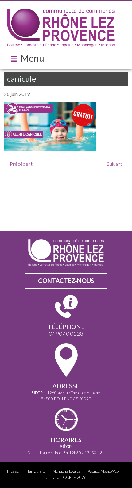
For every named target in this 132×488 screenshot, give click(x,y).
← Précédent (18, 164)
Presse (13, 471)
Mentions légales (66, 471)
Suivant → (117, 164)
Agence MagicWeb (103, 471)
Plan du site (35, 471)
